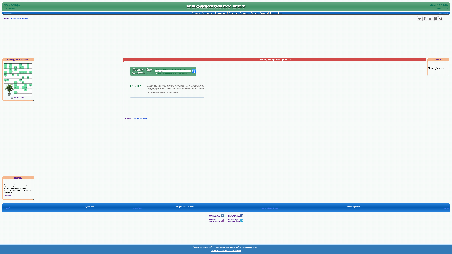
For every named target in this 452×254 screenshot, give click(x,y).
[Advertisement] (226, 40)
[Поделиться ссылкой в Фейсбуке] (424, 18)
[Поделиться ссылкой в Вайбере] (435, 18)
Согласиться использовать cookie (226, 251)
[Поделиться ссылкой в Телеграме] (440, 18)
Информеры (89, 207)
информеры (7, 195)
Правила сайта (89, 206)
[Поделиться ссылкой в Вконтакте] (430, 18)
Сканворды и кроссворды (18, 60)
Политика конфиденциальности (185, 209)
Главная (6, 19)
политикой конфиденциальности (244, 247)
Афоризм (438, 60)
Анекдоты (18, 178)
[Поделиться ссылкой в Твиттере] (419, 18)
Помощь (89, 209)
